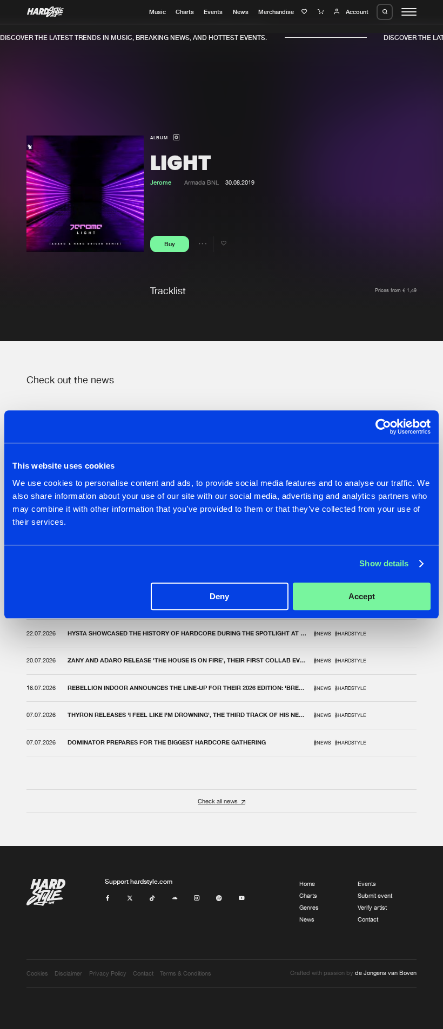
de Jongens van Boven (386, 973)
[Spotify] (219, 898)
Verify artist (372, 907)
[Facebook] (108, 898)
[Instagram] (197, 898)
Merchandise (276, 12)
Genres (309, 907)
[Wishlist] (305, 12)
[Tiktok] (152, 898)
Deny (219, 596)
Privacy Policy (107, 973)
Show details (383, 563)
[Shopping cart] (322, 12)
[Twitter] (130, 898)
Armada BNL (201, 182)
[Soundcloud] (175, 898)
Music (157, 12)
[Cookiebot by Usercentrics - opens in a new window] (383, 426)
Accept (361, 596)
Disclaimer (68, 973)
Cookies (37, 973)
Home (307, 884)
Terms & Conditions (185, 973)
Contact (368, 919)
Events (213, 12)
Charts (185, 12)
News (241, 12)
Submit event (375, 895)
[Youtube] (242, 898)
